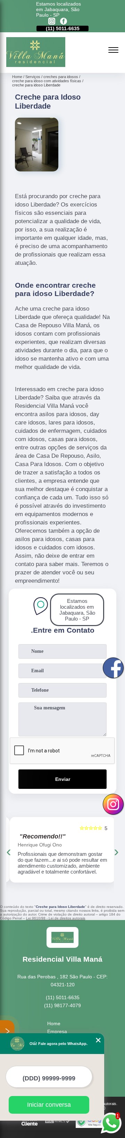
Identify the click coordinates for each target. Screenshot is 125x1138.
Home (53, 1023)
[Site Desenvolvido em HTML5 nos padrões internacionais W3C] (57, 1121)
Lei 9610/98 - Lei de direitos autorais (55, 918)
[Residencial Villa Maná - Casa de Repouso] (35, 65)
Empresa (57, 1031)
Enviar (62, 779)
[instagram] (51, 22)
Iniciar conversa (49, 1104)
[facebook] (63, 22)
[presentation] (8, 851)
